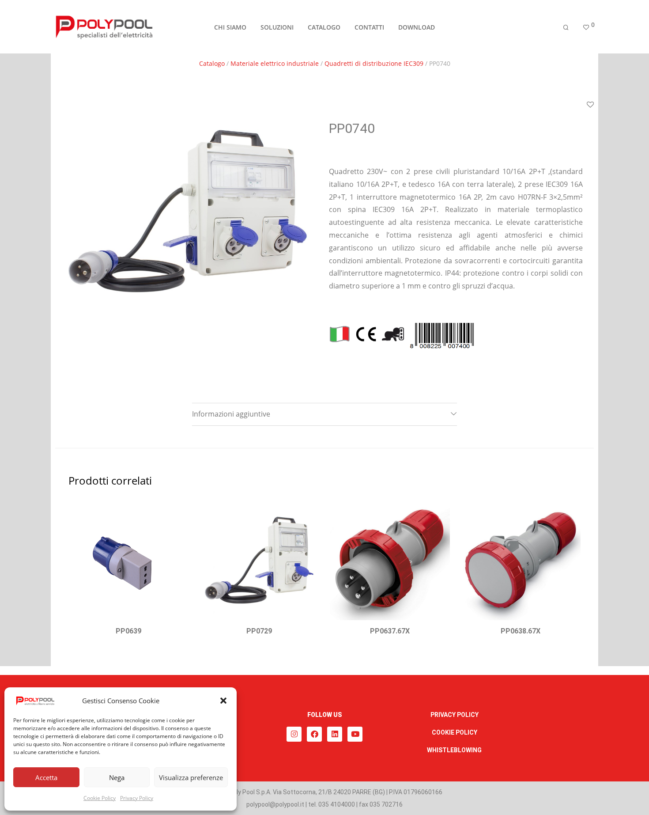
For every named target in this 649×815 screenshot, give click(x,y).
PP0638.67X (520, 631)
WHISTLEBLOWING (454, 750)
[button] (223, 700)
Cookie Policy (99, 798)
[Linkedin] (334, 734)
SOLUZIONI (277, 27)
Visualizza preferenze (191, 777)
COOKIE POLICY (454, 732)
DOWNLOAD (416, 27)
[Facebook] (314, 734)
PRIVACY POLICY (454, 714)
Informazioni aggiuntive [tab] (231, 414)
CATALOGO (324, 27)
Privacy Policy (136, 798)
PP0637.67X (390, 631)
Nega (117, 777)
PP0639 (128, 631)
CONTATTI (369, 27)
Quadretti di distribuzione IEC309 (373, 63)
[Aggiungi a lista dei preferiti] (590, 105)
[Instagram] (294, 734)
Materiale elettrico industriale (274, 63)
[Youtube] (354, 734)
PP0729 (259, 631)
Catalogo (212, 63)
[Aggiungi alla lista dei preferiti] (177, 511)
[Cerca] (566, 27)
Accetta (46, 777)
